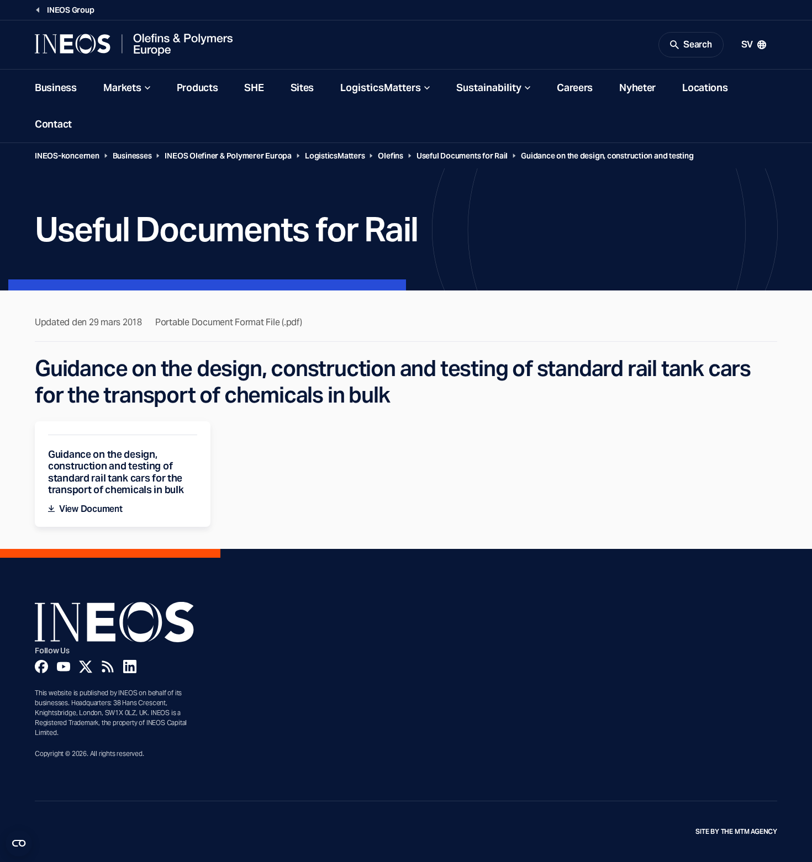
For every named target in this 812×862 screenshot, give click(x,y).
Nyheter (637, 87)
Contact (53, 124)
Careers (575, 87)
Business (56, 87)
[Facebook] (41, 666)
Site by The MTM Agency (736, 831)
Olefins (390, 156)
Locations (704, 87)
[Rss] (107, 666)
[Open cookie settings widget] (19, 843)
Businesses (132, 156)
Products (197, 87)
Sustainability (488, 87)
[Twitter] (85, 666)
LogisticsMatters (380, 87)
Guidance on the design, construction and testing (607, 156)
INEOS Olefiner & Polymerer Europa (228, 156)
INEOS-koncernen (67, 156)
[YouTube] (63, 666)
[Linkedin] (129, 666)
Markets (122, 87)
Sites (302, 87)
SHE (253, 87)
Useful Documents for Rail (462, 156)
